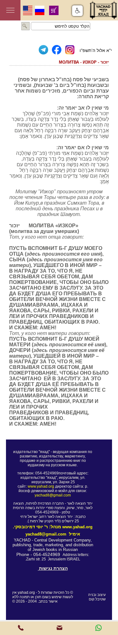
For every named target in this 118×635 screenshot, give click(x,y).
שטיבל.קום (97, 599)
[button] (77, 10)
